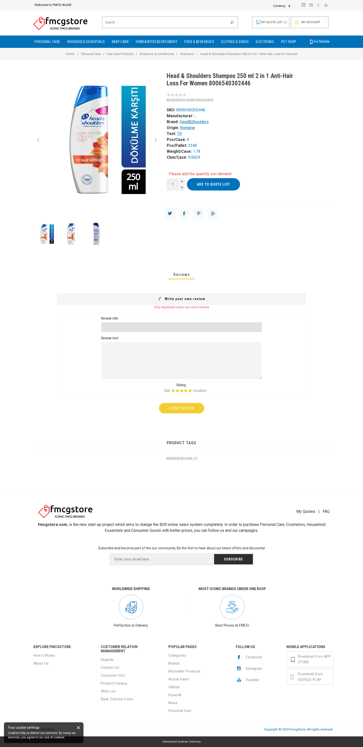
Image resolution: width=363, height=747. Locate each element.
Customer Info (113, 675)
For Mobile (322, 41)
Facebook (254, 657)
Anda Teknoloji (191, 741)
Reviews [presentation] (181, 274)
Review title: (110, 318)
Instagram (254, 668)
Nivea (172, 703)
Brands (174, 663)
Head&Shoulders (194, 121)
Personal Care (179, 711)
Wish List (108, 691)
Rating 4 (186, 391)
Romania (187, 127)
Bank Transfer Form (117, 699)
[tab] (181, 274)
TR (179, 133)
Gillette (174, 687)
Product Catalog (114, 683)
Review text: (110, 338)
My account (311, 22)
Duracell (174, 695)
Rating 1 (173, 391)
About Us (40, 663)
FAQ (326, 511)
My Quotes (305, 511)
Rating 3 (182, 391)
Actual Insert (178, 679)
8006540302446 (179, 458)
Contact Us (110, 667)
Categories (177, 655)
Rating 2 (177, 391)
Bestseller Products (184, 671)
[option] (46, 234)
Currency (279, 6)
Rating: (181, 385)
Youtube (252, 680)
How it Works (44, 655)
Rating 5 (190, 391)
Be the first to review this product (190, 99)
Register (107, 659)
